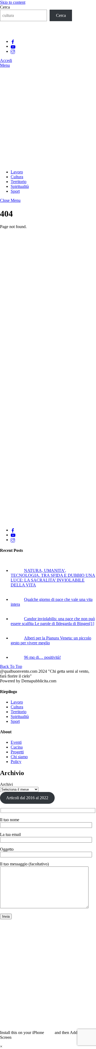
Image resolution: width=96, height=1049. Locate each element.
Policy (16, 761)
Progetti (17, 752)
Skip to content (12, 2)
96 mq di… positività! (42, 657)
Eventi (16, 742)
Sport (15, 191)
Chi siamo (19, 756)
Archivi (6, 784)
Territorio (18, 181)
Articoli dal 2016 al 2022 (27, 797)
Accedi (6, 60)
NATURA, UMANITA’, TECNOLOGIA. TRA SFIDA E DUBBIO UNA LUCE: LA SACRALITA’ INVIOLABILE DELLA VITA (53, 577)
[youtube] (13, 46)
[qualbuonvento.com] (48, 163)
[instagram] (13, 51)
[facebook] (13, 41)
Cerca (5, 7)
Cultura (17, 176)
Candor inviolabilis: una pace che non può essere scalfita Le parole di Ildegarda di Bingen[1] (53, 621)
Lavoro (17, 172)
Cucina (17, 747)
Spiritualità (20, 186)
